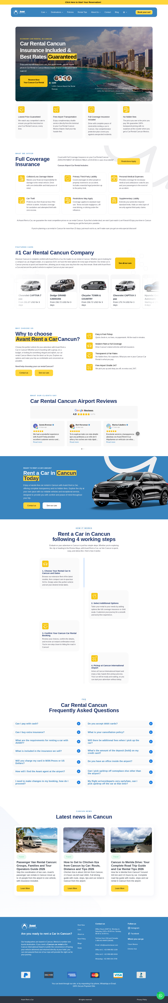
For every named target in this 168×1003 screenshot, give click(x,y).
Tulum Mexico (133, 944)
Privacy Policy (142, 999)
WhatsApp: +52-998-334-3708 (106, 959)
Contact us (23, 373)
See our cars (44, 373)
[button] (44, 12)
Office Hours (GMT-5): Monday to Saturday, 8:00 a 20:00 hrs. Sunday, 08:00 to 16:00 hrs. (108, 931)
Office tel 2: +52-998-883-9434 (106, 954)
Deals (80, 948)
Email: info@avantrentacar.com (106, 945)
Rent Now (81, 925)
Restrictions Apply (128, 161)
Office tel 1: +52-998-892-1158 (106, 950)
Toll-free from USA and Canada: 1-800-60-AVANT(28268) (106, 939)
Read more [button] (37, 442)
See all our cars (125, 263)
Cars (79, 929)
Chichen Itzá (132, 949)
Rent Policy (82, 939)
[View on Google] (35, 426)
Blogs (80, 943)
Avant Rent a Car (27, 999)
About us (81, 934)
